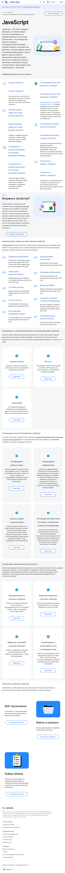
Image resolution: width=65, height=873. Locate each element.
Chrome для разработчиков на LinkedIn (13, 854)
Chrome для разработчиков (10, 834)
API (48, 362)
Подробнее (17, 377)
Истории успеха (7, 839)
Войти (61, 2)
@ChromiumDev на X (8, 849)
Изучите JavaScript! (17, 234)
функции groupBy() (47, 285)
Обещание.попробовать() (18, 257)
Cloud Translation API (29, 14)
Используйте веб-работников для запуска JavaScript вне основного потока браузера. (48, 522)
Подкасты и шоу (7, 842)
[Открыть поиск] (41, 2)
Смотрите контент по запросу (31, 7)
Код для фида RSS (8, 857)
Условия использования (8, 865)
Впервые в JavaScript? (16, 198)
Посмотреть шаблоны (16, 722)
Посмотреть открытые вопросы (11, 827)
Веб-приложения (15, 706)
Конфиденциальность (23, 865)
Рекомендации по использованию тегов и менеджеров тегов (48, 646)
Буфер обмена (14, 773)
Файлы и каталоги (47, 722)
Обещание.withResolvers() (50, 272)
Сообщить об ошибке (8, 824)
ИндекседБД (17, 403)
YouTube (5, 852)
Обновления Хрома (8, 837)
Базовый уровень (7, 245)
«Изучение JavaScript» (22, 206)
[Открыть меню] (2, 2)
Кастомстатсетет (15, 300)
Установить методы (16, 287)
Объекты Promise (17, 362)
